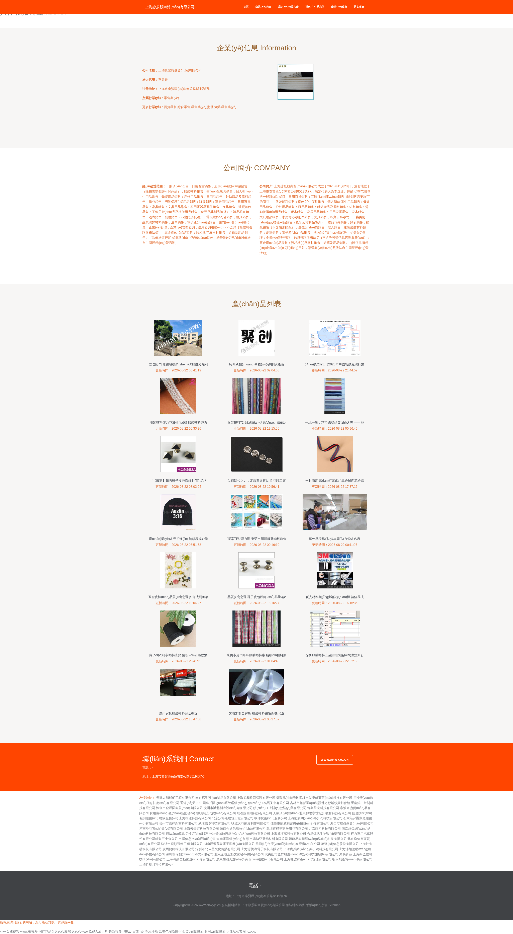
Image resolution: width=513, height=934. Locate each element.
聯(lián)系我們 (315, 6)
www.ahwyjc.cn (335, 759)
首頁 (246, 6)
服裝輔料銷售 (231, 905)
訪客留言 (359, 6)
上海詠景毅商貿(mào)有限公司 (169, 7)
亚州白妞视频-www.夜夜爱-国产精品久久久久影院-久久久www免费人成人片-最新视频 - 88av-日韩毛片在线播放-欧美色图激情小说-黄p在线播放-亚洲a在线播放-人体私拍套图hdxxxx (128, 931)
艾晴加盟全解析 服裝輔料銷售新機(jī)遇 (256, 713)
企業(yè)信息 (339, 6)
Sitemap (334, 905)
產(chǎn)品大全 (288, 6)
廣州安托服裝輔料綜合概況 (178, 713)
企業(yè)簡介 (263, 6)
